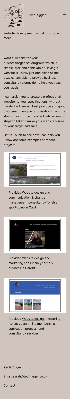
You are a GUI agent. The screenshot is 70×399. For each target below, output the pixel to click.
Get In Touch (13, 135)
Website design (33, 192)
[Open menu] (64, 15)
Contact (9, 385)
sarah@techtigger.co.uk (30, 376)
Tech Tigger (37, 15)
